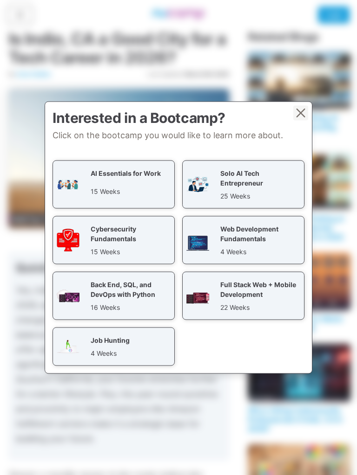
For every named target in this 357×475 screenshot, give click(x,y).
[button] (114, 184)
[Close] (300, 113)
